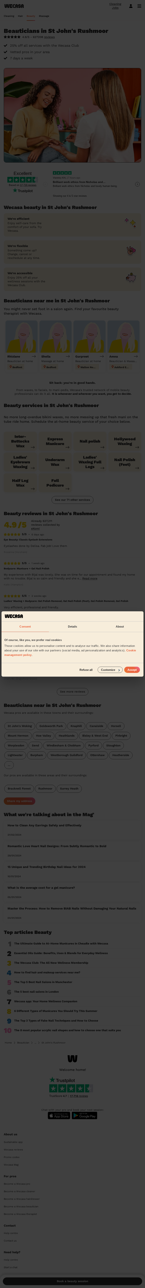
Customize (108, 669)
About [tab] (120, 626)
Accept (132, 669)
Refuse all (86, 669)
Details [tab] (72, 626)
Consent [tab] (25, 626)
